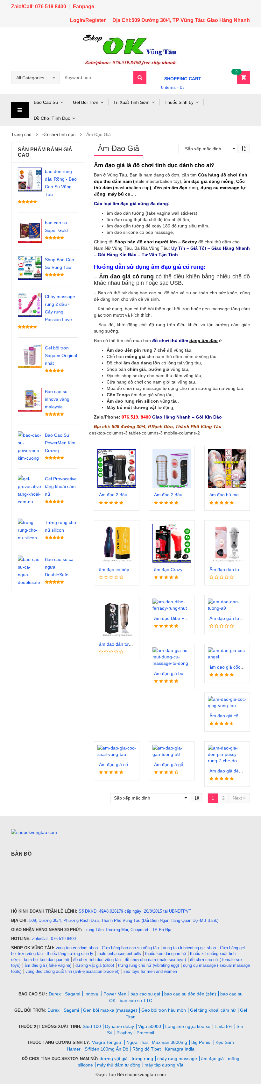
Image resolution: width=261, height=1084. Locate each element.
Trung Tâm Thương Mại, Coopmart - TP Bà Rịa (127, 929)
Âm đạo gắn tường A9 (231, 618)
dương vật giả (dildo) (94, 965)
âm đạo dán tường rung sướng (130, 644)
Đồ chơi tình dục (58, 134)
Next (238, 797)
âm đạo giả (212, 1058)
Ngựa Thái (137, 1042)
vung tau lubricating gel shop (189, 947)
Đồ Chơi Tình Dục (52, 118)
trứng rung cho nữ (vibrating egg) (148, 965)
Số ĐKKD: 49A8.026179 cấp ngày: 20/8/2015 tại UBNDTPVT (135, 911)
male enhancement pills (119, 953)
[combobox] (35, 77)
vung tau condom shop (77, 947)
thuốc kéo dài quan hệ (165, 953)
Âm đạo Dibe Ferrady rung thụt (185, 618)
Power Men (114, 993)
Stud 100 (92, 1026)
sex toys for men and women (150, 971)
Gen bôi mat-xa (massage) (110, 1010)
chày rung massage (177, 1058)
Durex (55, 993)
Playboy (124, 1032)
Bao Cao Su (46, 102)
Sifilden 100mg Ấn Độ (106, 1049)
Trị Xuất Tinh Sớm (131, 102)
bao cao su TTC (136, 1000)
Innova (91, 993)
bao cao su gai (145, 993)
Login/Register (88, 20)
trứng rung (142, 1058)
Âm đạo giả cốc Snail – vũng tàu (131, 764)
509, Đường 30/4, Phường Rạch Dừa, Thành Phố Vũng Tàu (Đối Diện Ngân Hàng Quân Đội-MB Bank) (123, 920)
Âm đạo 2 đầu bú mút (121, 494)
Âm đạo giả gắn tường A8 (180, 764)
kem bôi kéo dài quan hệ (46, 959)
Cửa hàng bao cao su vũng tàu (130, 947)
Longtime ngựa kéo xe (187, 1026)
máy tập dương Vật (164, 1064)
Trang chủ (21, 134)
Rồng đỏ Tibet (146, 1049)
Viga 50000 (149, 1026)
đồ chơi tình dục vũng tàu (97, 959)
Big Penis (201, 1042)
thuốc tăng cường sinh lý (70, 953)
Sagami (72, 993)
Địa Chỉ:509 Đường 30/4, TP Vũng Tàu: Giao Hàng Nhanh (181, 20)
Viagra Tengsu (107, 1042)
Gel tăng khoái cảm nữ (213, 1010)
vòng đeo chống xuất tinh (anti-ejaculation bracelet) (72, 971)
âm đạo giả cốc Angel (231, 667)
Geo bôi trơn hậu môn (163, 1010)
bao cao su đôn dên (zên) (190, 993)
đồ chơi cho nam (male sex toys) (155, 959)
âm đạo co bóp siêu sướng (126, 569)
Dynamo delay (119, 1026)
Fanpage (83, 6)
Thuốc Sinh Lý (179, 102)
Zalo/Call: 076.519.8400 (38, 6)
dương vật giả (114, 1058)
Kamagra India (179, 1049)
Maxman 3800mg (169, 1042)
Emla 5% (223, 1026)
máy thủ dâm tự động (118, 1064)
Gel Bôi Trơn (85, 102)
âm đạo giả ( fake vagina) (48, 965)
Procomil (145, 1032)
